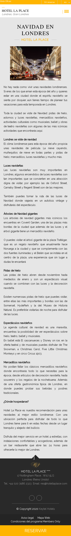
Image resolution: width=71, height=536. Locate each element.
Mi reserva (49, 2)
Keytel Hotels (47, 508)
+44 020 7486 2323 (20, 483)
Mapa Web (44, 517)
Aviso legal (27, 517)
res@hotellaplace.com (54, 483)
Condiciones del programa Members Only (35, 521)
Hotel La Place (34, 471)
